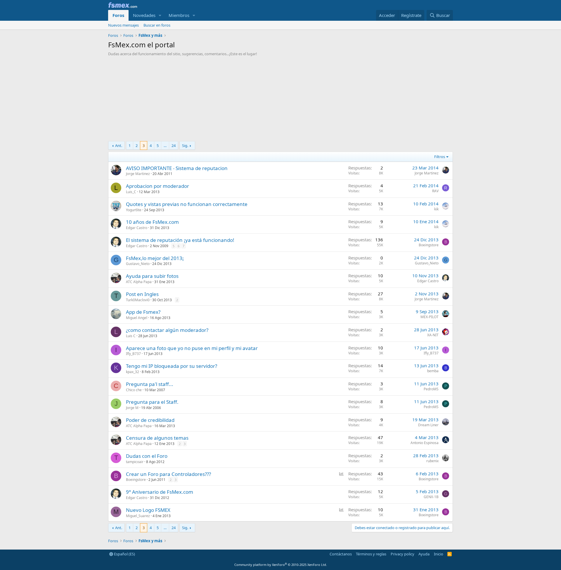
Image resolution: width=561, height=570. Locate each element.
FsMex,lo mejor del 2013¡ (155, 258)
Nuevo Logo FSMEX (148, 510)
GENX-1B (431, 496)
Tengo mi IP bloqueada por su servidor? (171, 366)
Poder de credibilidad (150, 420)
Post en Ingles (142, 294)
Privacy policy (402, 554)
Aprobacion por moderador (157, 186)
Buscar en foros (156, 25)
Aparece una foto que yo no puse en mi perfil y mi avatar (192, 348)
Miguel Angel (136, 317)
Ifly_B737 (133, 353)
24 (174, 145)
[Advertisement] (280, 100)
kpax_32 (132, 371)
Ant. (118, 145)
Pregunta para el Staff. (152, 402)
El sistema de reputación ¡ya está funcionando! (180, 240)
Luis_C (131, 191)
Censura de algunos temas (157, 437)
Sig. (185, 145)
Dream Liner (428, 424)
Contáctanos (341, 554)
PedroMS (431, 389)
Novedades (144, 15)
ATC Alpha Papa (139, 281)
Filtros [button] (439, 156)
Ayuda (424, 554)
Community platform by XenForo (280, 564)
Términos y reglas (371, 554)
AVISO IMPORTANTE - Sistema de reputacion (177, 168)
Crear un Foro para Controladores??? (168, 474)
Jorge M (132, 407)
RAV (435, 190)
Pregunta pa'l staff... (149, 384)
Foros (118, 15)
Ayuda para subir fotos (152, 276)
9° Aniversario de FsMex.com (159, 491)
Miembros (179, 15)
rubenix (432, 460)
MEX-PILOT (429, 316)
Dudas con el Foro (146, 456)
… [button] (165, 145)
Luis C (131, 335)
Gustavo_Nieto (138, 263)
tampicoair (134, 461)
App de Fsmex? (143, 312)
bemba (433, 370)
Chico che (134, 389)
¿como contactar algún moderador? (167, 330)
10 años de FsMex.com (152, 222)
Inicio (438, 554)
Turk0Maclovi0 (138, 299)
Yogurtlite (133, 209)
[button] (160, 15)
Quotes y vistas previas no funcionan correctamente (186, 204)
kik (436, 209)
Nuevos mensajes (123, 25)
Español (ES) (124, 554)
